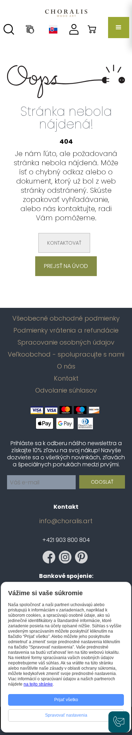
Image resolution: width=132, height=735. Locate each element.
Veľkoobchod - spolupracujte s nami (66, 354)
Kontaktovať (64, 242)
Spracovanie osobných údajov (66, 342)
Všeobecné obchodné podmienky (66, 318)
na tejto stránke (38, 684)
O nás (66, 366)
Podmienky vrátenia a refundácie (66, 330)
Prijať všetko (66, 699)
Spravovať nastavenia (66, 715)
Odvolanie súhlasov (66, 390)
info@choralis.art (66, 521)
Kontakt (66, 378)
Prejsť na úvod (66, 266)
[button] (118, 27)
